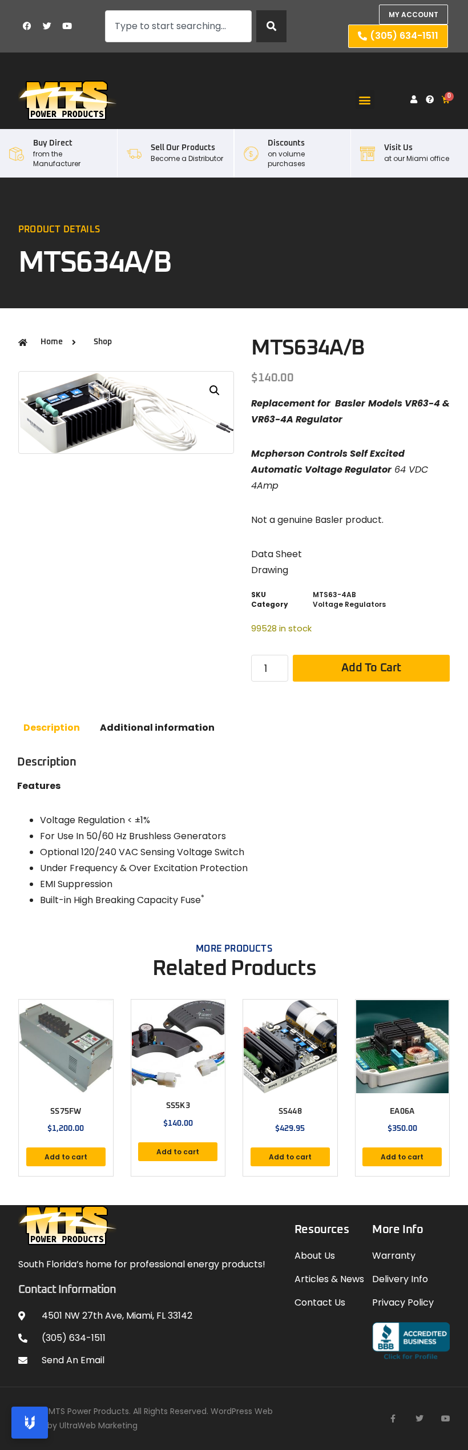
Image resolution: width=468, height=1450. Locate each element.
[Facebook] (26, 26)
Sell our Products (183, 148)
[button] (365, 99)
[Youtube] (66, 26)
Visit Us (398, 148)
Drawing (269, 570)
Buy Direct (52, 143)
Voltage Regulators (349, 604)
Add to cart (371, 668)
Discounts (286, 143)
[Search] (271, 26)
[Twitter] (46, 26)
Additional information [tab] (157, 727)
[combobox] (178, 26)
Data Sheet (276, 554)
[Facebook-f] (393, 1419)
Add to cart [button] (66, 1157)
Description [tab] (51, 727)
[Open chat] (29, 1423)
